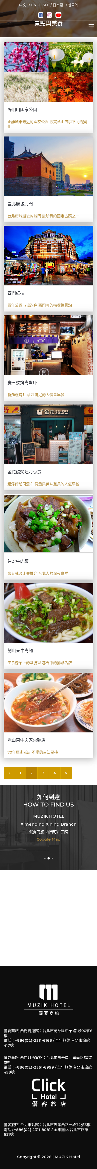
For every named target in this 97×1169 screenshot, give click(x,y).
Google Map (48, 839)
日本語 (58, 5)
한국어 (73, 5)
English (39, 5)
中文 (22, 5)
